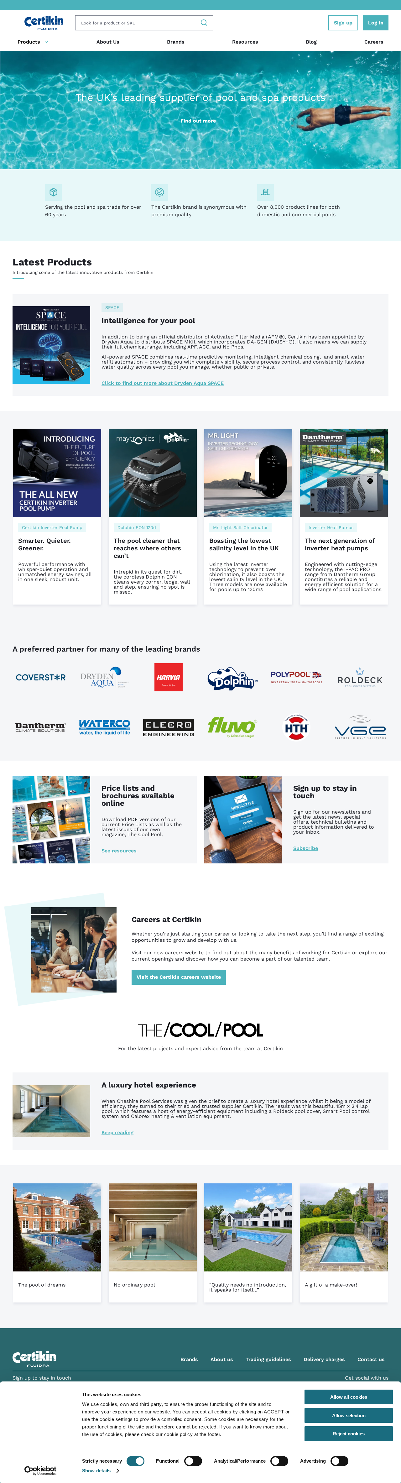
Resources (245, 42)
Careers (373, 42)
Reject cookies (349, 1433)
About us (222, 1359)
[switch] (193, 1461)
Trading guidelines (268, 1359)
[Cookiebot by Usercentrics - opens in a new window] (40, 1470)
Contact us (371, 1359)
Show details (96, 1470)
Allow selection (349, 1415)
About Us (107, 42)
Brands (176, 42)
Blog (311, 42)
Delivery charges (324, 1359)
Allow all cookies (348, 1397)
